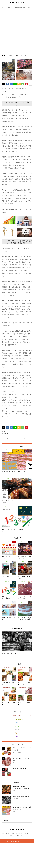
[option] (17, 642)
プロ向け (6, 433)
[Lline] (15, 84)
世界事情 (17, 733)
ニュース (17, 722)
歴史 (17, 736)
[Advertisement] (17, 29)
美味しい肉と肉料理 (17, 2)
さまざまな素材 (17, 715)
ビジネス (6, 431)
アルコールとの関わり (17, 719)
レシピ (17, 729)
